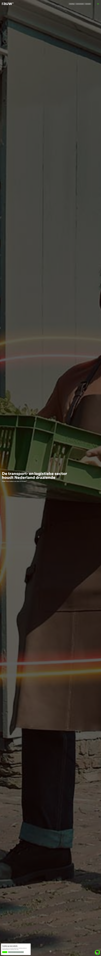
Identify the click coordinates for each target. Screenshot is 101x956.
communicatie (79, 4)
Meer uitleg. (16, 949)
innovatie (88, 4)
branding (72, 4)
